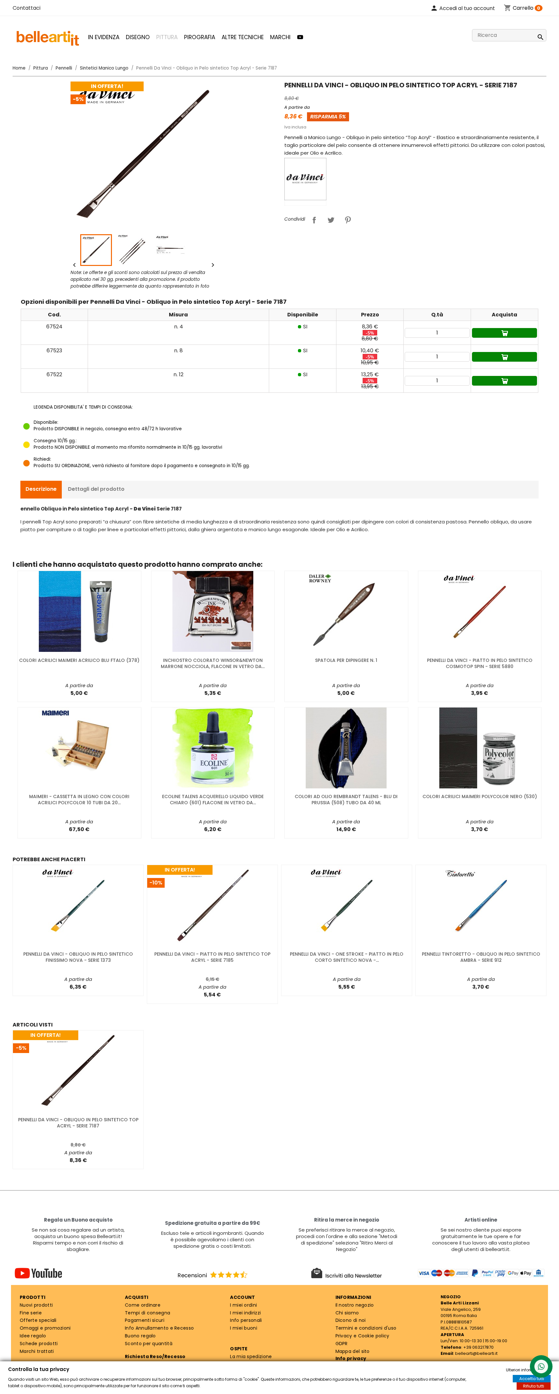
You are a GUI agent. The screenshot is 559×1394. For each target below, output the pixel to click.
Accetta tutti (531, 1379)
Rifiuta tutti (533, 1386)
